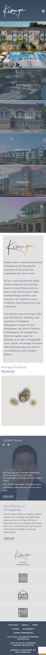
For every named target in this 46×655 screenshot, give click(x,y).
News (5, 470)
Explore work (8, 371)
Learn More (8, 496)
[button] (23, 399)
